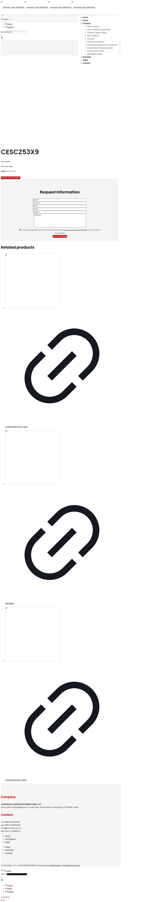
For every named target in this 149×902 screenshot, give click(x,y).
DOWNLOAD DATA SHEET (10, 178)
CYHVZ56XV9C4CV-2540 (15, 780)
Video (7, 842)
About (7, 847)
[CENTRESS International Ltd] (48, 7)
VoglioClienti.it (55, 865)
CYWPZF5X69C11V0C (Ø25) (16, 427)
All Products (10, 839)
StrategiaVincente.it (71, 865)
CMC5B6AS (10, 603)
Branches (9, 850)
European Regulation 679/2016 (75, 230)
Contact (8, 853)
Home (7, 836)
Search (4, 32)
